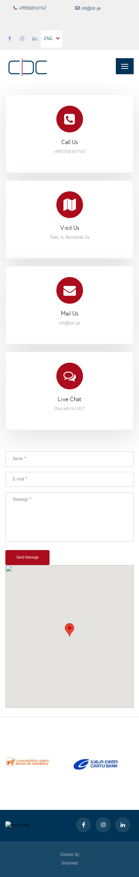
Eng (48, 38)
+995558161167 (32, 8)
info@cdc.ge (91, 8)
